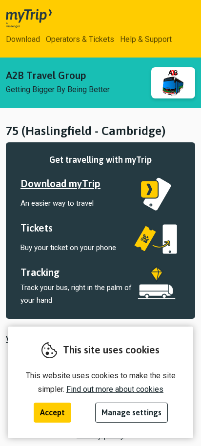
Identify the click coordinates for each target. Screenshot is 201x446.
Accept (52, 412)
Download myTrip (60, 183)
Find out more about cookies (114, 389)
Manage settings (131, 412)
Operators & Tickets (80, 39)
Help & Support (146, 39)
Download (23, 39)
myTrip (20, 18)
